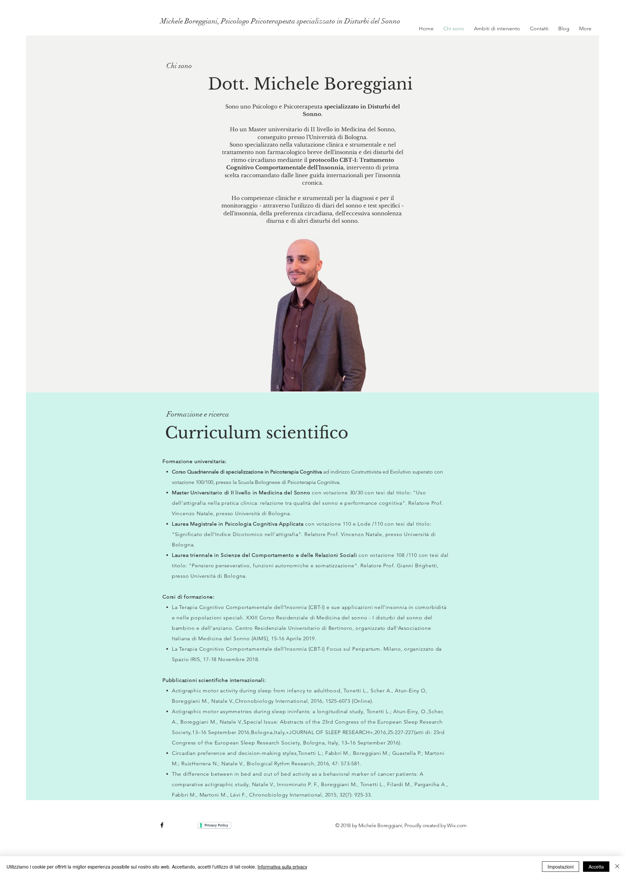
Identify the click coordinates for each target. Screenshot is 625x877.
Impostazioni (561, 866)
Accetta (596, 866)
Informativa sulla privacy (282, 866)
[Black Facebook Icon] (162, 825)
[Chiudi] (617, 866)
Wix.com (457, 825)
